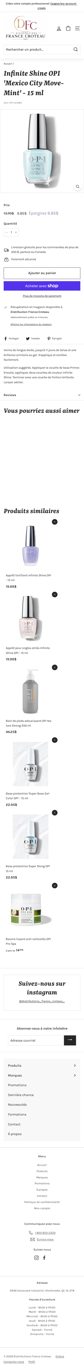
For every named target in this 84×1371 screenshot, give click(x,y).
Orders (60, 1356)
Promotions (42, 1183)
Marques (42, 1177)
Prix (7, 205)
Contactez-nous (14, 1361)
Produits (42, 1171)
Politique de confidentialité (42, 1202)
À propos (42, 1189)
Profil (31, 1361)
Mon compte (42, 1208)
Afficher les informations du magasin (31, 324)
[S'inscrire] (70, 1040)
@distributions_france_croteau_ (42, 1001)
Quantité (10, 223)
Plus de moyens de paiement (42, 296)
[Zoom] (78, 187)
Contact (42, 1195)
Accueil (8, 63)
